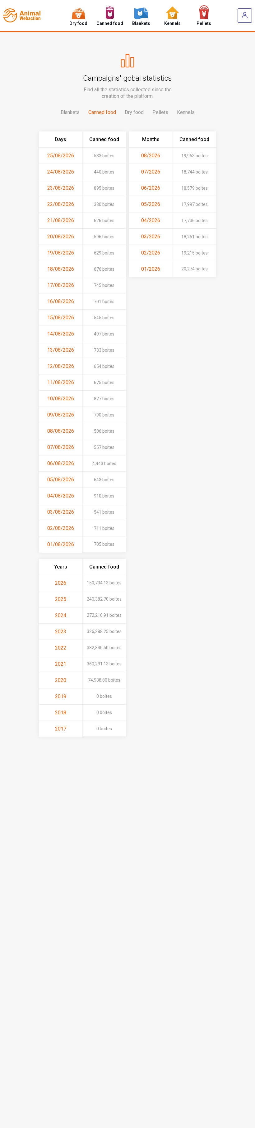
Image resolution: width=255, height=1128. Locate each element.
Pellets (160, 112)
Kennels (186, 112)
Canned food (102, 112)
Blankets (70, 112)
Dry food (134, 112)
